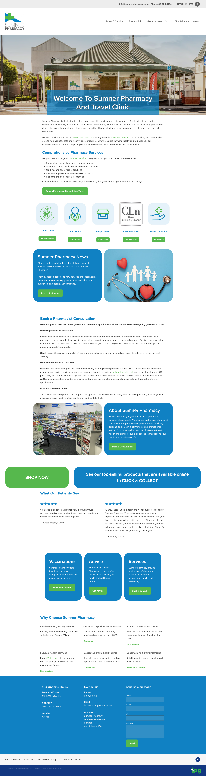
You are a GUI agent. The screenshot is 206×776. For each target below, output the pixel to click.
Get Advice (153, 21)
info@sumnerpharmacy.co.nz (134, 4)
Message (129, 723)
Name (128, 695)
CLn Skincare (181, 21)
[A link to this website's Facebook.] (197, 4)
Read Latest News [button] (50, 293)
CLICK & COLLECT (140, 480)
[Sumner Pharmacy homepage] (24, 21)
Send (132, 743)
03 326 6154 (90, 695)
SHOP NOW (37, 477)
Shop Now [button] (103, 239)
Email (128, 714)
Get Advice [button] (75, 239)
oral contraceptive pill (122, 372)
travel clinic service (82, 137)
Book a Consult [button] (139, 591)
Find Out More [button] (47, 238)
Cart (190, 4)
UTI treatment (53, 658)
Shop (168, 21)
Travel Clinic (136, 21)
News (196, 21)
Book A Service (115, 21)
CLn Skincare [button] (131, 239)
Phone (128, 704)
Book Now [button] (159, 239)
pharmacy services (78, 158)
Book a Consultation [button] (122, 446)
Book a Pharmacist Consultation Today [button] (65, 191)
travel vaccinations (120, 137)
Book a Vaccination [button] (62, 587)
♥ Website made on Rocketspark (52, 768)
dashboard (22, 768)
